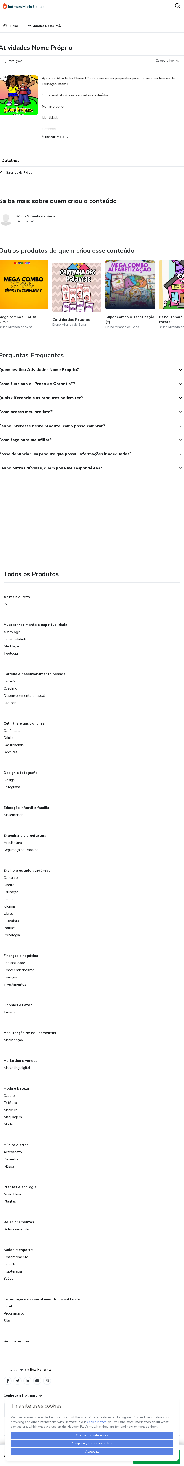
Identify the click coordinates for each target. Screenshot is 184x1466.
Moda (8, 1124)
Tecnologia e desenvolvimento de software (42, 1299)
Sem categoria (16, 1341)
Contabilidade (14, 962)
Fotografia (12, 787)
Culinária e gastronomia (24, 723)
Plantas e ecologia (20, 1187)
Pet (7, 604)
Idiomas (10, 906)
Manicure (11, 1110)
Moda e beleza (16, 1088)
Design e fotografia (20, 772)
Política (9, 927)
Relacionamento (16, 1229)
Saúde (8, 1278)
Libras (8, 913)
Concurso (11, 877)
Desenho (11, 1159)
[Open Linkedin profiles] (27, 1381)
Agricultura (12, 1194)
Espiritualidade (15, 639)
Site (7, 1320)
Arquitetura (13, 842)
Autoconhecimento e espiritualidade (35, 624)
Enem (8, 899)
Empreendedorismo (19, 970)
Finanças (10, 977)
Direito (9, 884)
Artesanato (13, 1152)
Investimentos (15, 984)
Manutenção (13, 1040)
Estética (10, 1102)
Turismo (10, 1012)
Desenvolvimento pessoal (24, 695)
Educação (11, 892)
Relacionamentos (19, 1222)
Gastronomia (14, 745)
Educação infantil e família (26, 807)
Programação (14, 1313)
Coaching (10, 688)
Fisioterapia (13, 1271)
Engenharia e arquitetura (25, 835)
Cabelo (9, 1095)
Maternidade (14, 814)
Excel (8, 1306)
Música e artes (16, 1144)
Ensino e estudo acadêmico (27, 870)
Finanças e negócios (21, 955)
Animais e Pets (17, 597)
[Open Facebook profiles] (7, 1381)
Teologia (11, 653)
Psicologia (12, 935)
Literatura (11, 920)
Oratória (10, 702)
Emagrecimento (16, 1257)
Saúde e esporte (18, 1249)
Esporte (10, 1264)
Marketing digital (17, 1067)
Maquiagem (13, 1117)
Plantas (10, 1201)
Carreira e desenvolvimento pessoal (35, 674)
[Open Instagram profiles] (47, 1381)
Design (9, 780)
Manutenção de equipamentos (30, 1032)
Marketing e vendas (20, 1060)
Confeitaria (12, 730)
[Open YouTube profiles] (37, 1381)
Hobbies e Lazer (18, 1005)
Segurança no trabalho (21, 849)
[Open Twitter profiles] (17, 1381)
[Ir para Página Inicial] (25, 6)
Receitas (11, 752)
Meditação (12, 646)
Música (9, 1166)
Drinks (8, 737)
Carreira (9, 681)
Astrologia (12, 632)
